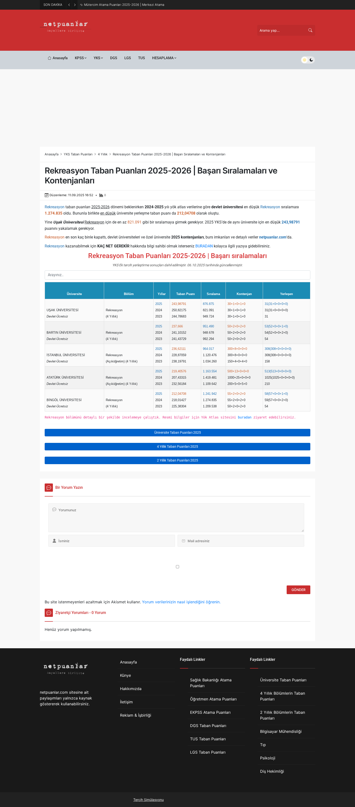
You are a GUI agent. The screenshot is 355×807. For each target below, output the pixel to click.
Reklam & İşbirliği (135, 715)
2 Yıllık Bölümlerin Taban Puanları (282, 715)
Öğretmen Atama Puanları (213, 699)
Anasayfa (51, 154)
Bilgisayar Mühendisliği (281, 731)
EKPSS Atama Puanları (210, 712)
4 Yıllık (102, 154)
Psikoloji (267, 758)
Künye (125, 675)
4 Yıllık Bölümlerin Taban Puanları (282, 696)
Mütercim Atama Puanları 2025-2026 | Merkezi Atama (124, 5)
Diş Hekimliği (272, 771)
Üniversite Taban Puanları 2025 (177, 432)
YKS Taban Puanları (78, 154)
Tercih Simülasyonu (148, 800)
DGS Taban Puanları (208, 725)
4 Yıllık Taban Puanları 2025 (177, 446)
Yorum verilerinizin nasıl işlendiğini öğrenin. (181, 601)
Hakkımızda (131, 688)
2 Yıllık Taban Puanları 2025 (177, 460)
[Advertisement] (177, 105)
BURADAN (204, 246)
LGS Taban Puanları (208, 752)
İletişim (126, 701)
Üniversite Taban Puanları (283, 679)
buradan (244, 417)
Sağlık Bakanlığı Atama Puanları (211, 682)
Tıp (263, 744)
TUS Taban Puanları (208, 738)
